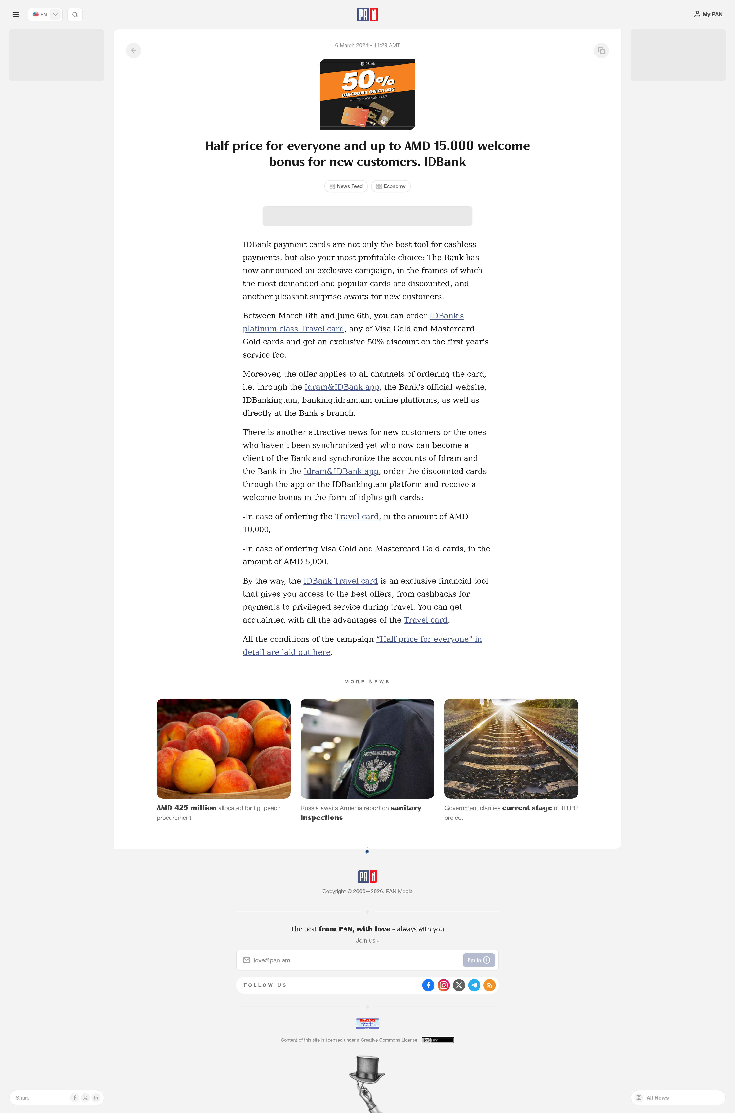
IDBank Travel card (340, 581)
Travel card (357, 516)
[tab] (462, 250)
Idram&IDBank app (342, 387)
